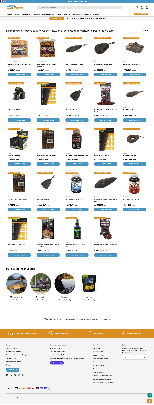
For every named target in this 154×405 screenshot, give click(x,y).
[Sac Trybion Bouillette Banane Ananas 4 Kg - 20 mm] (48, 228)
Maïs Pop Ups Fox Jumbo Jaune (17, 245)
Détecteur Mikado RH (14, 155)
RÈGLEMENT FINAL (57, 18)
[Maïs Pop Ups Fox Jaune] (48, 93)
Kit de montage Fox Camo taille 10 (46, 155)
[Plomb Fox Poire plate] (48, 183)
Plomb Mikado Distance (130, 110)
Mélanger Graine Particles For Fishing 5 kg (19, 65)
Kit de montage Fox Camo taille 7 (17, 199)
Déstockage (65, 297)
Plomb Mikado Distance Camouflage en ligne (105, 200)
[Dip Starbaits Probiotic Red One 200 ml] (77, 139)
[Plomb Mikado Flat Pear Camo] (105, 48)
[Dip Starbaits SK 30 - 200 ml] (77, 183)
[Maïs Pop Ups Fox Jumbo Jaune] (19, 228)
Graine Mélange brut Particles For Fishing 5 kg (46, 65)
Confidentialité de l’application (102, 379)
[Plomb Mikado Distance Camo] (77, 48)
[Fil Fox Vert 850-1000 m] (19, 93)
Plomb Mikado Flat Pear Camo (103, 64)
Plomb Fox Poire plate (43, 199)
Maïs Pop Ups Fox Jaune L (102, 155)
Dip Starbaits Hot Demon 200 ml (132, 199)
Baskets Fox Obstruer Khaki (131, 64)
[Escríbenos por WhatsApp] (149, 395)
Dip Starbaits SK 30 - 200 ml (74, 199)
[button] (147, 7)
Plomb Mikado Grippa (129, 155)
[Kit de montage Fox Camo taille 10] (48, 139)
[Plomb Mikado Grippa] (134, 139)
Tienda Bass (96, 348)
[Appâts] (89, 283)
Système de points (98, 372)
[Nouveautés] (40, 283)
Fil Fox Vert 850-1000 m (14, 110)
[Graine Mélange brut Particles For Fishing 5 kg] (48, 48)
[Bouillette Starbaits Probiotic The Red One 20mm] (105, 93)
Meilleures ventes (16, 297)
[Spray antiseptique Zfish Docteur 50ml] (77, 228)
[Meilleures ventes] (16, 283)
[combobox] (79, 7)
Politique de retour (98, 365)
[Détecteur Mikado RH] (19, 139)
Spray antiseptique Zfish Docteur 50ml (75, 246)
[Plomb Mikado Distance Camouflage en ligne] (105, 183)
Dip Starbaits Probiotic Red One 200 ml (77, 155)
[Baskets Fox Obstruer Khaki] (134, 48)
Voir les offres (105, 319)
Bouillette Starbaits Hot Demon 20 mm (105, 245)
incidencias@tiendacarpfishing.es (22, 355)
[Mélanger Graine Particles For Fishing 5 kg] (19, 48)
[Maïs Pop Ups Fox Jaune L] (105, 139)
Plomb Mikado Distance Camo (74, 64)
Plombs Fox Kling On (71, 110)
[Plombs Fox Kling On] (77, 93)
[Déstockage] (64, 283)
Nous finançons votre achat (101, 369)
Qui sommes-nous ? (98, 355)
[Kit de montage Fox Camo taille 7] (19, 183)
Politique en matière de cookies (102, 375)
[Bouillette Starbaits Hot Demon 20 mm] (105, 228)
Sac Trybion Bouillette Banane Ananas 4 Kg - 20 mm (48, 246)
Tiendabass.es (13, 369)
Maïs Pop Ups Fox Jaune (44, 110)
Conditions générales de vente (102, 362)
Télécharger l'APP (98, 351)
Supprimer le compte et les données (103, 382)
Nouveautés (40, 297)
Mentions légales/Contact (100, 358)
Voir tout (145, 30)
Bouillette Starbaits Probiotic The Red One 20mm (105, 111)
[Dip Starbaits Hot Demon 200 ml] (134, 183)
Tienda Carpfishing (14, 397)
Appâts (89, 297)
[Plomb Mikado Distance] (134, 93)
